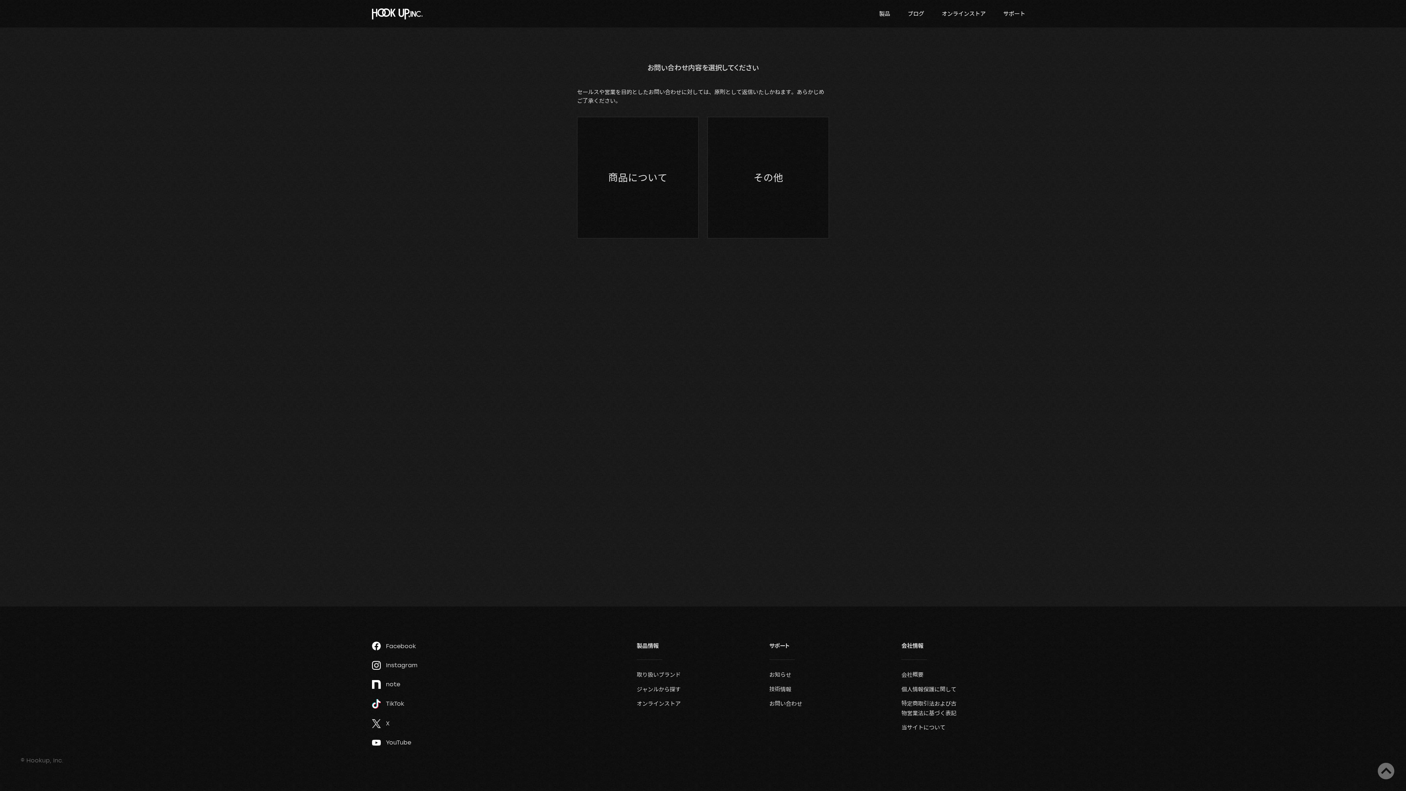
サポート (1014, 14)
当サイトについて (923, 727)
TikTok (395, 703)
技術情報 (780, 689)
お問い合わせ (785, 703)
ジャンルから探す (659, 689)
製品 (884, 14)
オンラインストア (964, 14)
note (393, 684)
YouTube (398, 742)
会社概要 (912, 675)
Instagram (401, 665)
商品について (637, 177)
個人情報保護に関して (928, 689)
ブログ (916, 14)
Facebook (401, 646)
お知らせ (780, 675)
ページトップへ (1386, 771)
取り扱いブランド (659, 675)
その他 (768, 177)
